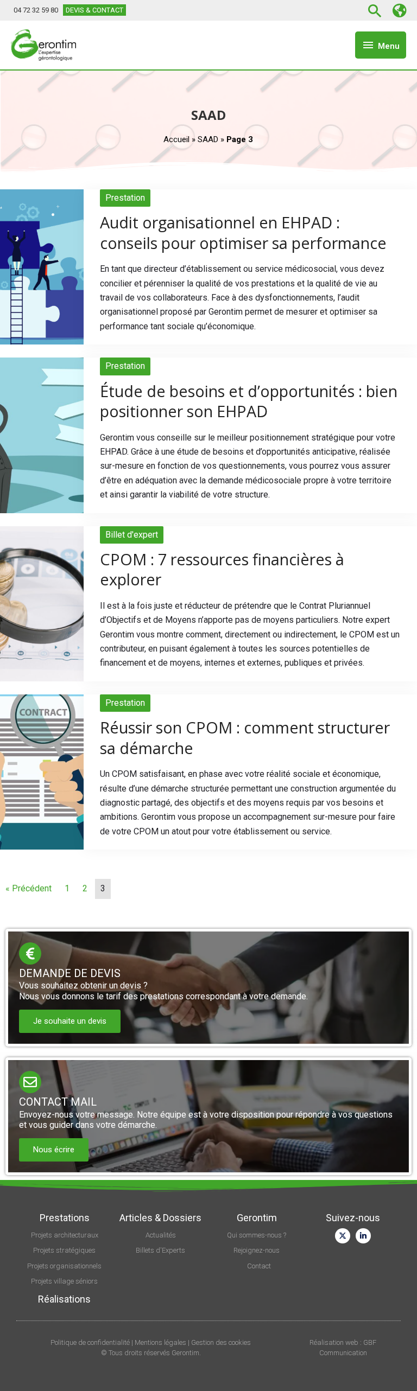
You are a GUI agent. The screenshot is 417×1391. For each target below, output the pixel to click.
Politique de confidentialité (90, 1342)
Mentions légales (160, 1342)
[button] (376, 11)
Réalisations (64, 1299)
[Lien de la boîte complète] (208, 266)
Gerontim (257, 1217)
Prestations (65, 1217)
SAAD (208, 139)
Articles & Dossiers (160, 1217)
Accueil (176, 139)
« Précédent (28, 888)
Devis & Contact (94, 10)
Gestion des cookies (221, 1342)
